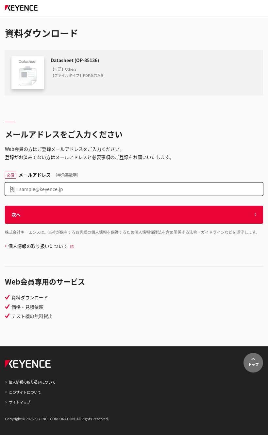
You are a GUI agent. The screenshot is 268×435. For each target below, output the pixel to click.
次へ (16, 214)
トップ (253, 364)
